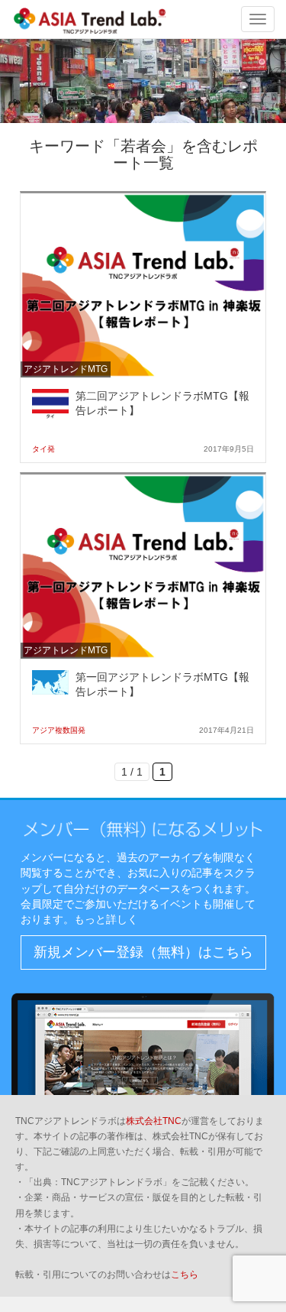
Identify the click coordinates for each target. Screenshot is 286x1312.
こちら (184, 1274)
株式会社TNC (154, 1121)
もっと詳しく (106, 919)
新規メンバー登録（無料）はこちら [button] (143, 952)
